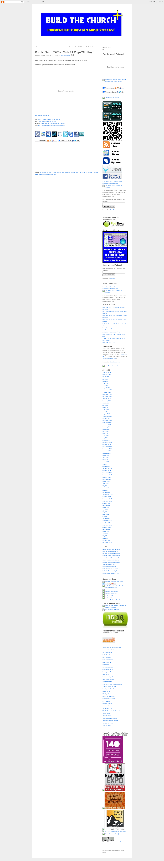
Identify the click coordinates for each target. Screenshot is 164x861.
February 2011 (106, 505)
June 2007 (105, 409)
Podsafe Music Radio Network (111, 555)
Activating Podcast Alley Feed (111, 332)
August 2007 (106, 414)
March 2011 (105, 507)
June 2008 (105, 435)
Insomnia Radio (107, 681)
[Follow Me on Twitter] (65, 136)
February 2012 (106, 529)
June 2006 (105, 383)
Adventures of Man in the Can (111, 558)
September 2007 (107, 416)
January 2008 (106, 425)
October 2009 (106, 470)
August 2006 (106, 387)
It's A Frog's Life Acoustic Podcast (112, 684)
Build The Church (107, 655)
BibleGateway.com (115, 362)
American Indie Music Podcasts (111, 647)
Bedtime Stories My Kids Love (111, 553)
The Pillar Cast (106, 715)
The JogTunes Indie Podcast (111, 711)
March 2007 (106, 403)
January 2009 (106, 451)
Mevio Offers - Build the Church (111, 573)
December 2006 (107, 396)
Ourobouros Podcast (108, 698)
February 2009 (106, 453)
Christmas (60, 172)
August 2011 (106, 518)
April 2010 (105, 483)
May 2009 (105, 459)
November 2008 (107, 446)
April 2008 (105, 431)
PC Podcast (106, 701)
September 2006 (107, 390)
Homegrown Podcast (108, 672)
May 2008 (105, 433)
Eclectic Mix (105, 664)
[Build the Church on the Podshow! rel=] (113, 227)
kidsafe (90, 172)
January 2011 (106, 503)
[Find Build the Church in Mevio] (82, 136)
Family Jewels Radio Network (111, 549)
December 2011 (107, 525)
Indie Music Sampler (108, 679)
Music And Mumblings (108, 696)
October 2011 (106, 523)
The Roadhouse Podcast (109, 718)
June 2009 (105, 462)
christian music (51, 172)
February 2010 (106, 479)
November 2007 (107, 420)
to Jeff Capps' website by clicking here (49, 119)
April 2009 (105, 457)
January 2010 (106, 477)
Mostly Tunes (106, 691)
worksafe (53, 174)
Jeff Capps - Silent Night (42, 115)
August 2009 (106, 466)
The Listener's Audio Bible (109, 358)
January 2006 (106, 372)
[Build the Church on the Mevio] (115, 627)
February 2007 (106, 401)
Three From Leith (107, 723)
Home (38, 47)
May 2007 (105, 407)
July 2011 (105, 516)
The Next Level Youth (108, 564)
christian (43, 172)
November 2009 (107, 472)
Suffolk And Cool (107, 708)
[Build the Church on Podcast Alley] (110, 609)
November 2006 (107, 394)
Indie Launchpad (107, 676)
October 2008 (106, 444)
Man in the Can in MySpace (110, 560)
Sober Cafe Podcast (108, 706)
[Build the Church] (112, 581)
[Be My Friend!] (49, 136)
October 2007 (106, 418)
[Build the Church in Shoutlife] (54, 136)
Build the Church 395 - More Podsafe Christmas (83, 47)
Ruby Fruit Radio (107, 703)
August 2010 (106, 492)
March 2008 (106, 429)
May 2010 (105, 486)
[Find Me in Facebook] (76, 136)
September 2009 (107, 468)
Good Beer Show (107, 669)
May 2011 (105, 512)
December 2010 (107, 501)
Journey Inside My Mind (109, 686)
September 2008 (107, 442)
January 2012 (106, 527)
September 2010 (107, 494)
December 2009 (107, 475)
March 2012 (106, 531)
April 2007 (105, 405)
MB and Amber (113, 850)
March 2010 (106, 481)
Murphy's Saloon (107, 694)
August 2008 (106, 440)
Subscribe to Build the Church (111, 600)
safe (36, 174)
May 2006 (105, 381)
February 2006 (106, 374)
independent (75, 172)
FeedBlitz (112, 210)
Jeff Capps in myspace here (47, 121)
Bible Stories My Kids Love (110, 551)
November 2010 (107, 499)
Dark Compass (106, 657)
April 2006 (105, 379)
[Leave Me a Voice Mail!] (71, 136)
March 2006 (106, 377)
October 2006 (106, 392)
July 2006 (105, 385)
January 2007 (106, 398)
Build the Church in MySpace (111, 571)
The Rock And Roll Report (110, 720)
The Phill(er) (106, 713)
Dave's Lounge (106, 662)
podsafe (95, 172)
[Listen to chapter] (106, 356)
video (48, 174)
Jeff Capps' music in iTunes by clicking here (51, 125)
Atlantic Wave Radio (108, 650)
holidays (67, 172)
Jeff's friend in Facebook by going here (53, 123)
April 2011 (105, 509)
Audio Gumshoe (107, 652)
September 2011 (107, 520)
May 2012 (105, 536)
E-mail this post (65, 55)
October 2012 (106, 540)
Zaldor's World (106, 725)
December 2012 (107, 542)
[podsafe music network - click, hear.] (110, 366)
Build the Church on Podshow (111, 568)
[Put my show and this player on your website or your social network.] (115, 81)
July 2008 (105, 438)
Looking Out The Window (109, 689)
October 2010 (106, 496)
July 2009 (105, 464)
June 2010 (105, 488)
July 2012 (105, 538)
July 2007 (105, 411)
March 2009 (106, 455)
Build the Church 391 (108, 342)
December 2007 (107, 422)
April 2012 (105, 533)
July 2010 (105, 490)
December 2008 (107, 448)
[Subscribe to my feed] (112, 148)
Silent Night (42, 174)
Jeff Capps (83, 172)
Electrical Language (108, 667)
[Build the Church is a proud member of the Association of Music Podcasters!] (108, 642)
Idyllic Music (105, 674)
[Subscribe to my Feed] (38, 136)
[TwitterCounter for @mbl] (110, 97)
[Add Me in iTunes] (43, 136)
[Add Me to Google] (60, 136)
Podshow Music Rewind (109, 566)
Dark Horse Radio (107, 659)
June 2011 (105, 514)
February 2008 (106, 427)
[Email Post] (72, 55)
